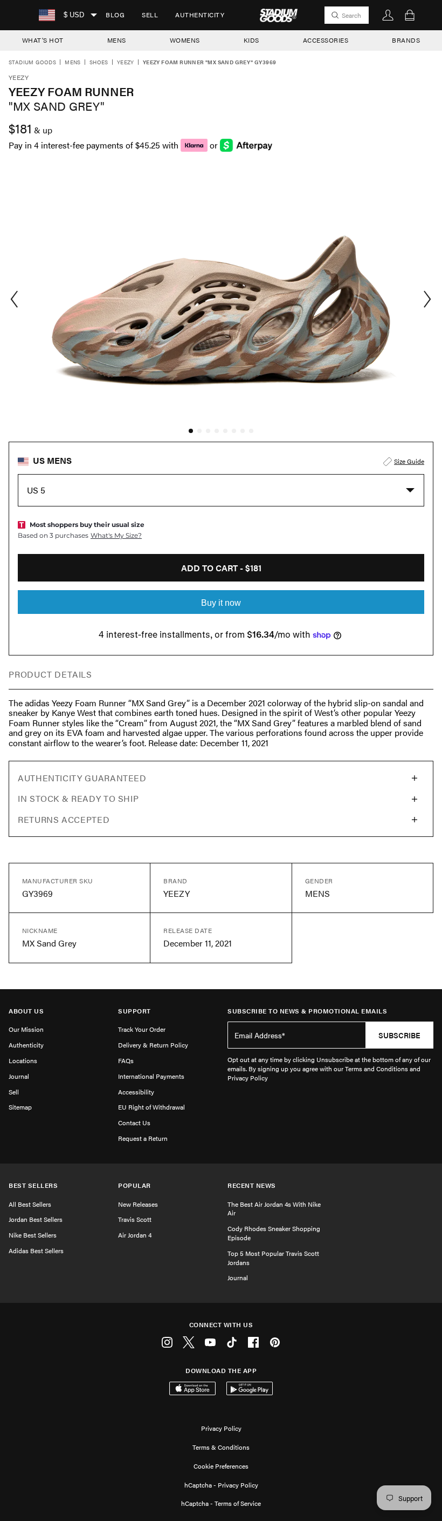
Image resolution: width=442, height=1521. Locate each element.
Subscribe (399, 1035)
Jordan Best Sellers (36, 1219)
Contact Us (134, 1122)
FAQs (126, 1060)
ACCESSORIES (326, 40)
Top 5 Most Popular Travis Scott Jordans (273, 1257)
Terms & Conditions (221, 1447)
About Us (26, 1011)
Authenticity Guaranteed (82, 778)
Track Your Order (141, 1029)
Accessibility (136, 1092)
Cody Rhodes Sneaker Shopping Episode (273, 1232)
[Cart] (409, 15)
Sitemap (20, 1107)
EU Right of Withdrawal (151, 1107)
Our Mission (26, 1029)
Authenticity (199, 14)
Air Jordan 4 (134, 1235)
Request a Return (143, 1138)
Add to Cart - (221, 568)
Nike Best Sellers (33, 1235)
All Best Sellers (30, 1204)
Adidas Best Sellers (36, 1250)
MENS (116, 40)
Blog (115, 14)
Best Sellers (33, 1185)
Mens (73, 62)
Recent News (251, 1185)
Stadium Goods (32, 62)
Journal (19, 1076)
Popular (134, 1185)
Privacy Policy (221, 1428)
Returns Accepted (63, 819)
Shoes (98, 62)
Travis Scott (134, 1219)
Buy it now (221, 602)
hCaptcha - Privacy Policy (221, 1485)
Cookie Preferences (221, 1466)
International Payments (151, 1076)
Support (134, 1011)
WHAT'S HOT (43, 40)
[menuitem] (115, 15)
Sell (150, 14)
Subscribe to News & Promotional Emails (307, 1011)
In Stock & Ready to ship (78, 798)
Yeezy (125, 62)
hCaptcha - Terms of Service (221, 1503)
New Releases (138, 1204)
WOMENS (185, 40)
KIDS (251, 40)
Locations (23, 1060)
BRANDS (406, 40)
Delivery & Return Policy (153, 1045)
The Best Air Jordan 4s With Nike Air (274, 1208)
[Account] (388, 15)
